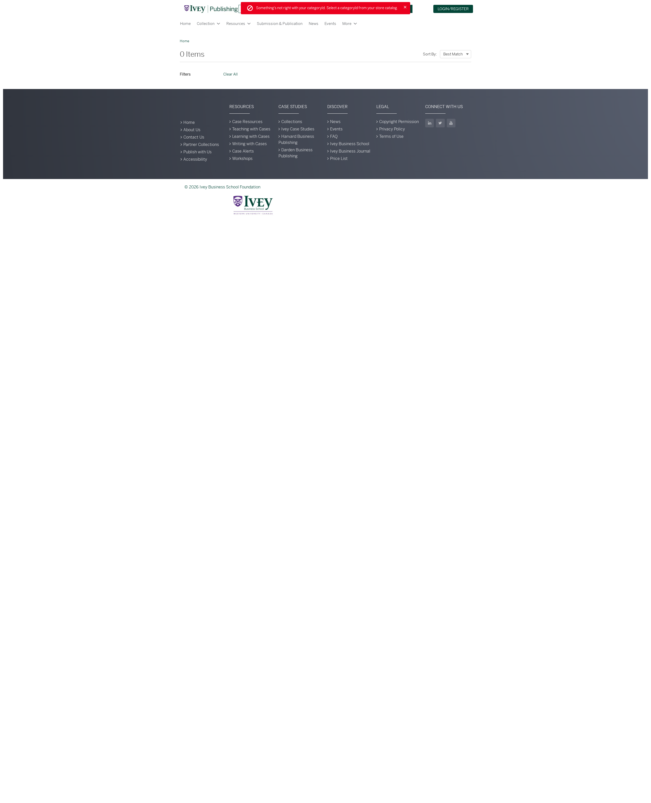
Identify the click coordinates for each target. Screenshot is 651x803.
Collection (206, 23)
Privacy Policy (392, 129)
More (346, 23)
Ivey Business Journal (350, 151)
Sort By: (430, 54)
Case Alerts (243, 151)
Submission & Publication (280, 23)
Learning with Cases (251, 136)
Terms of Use (391, 136)
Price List (339, 158)
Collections (291, 121)
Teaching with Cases (251, 129)
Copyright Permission (399, 121)
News (313, 23)
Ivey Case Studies (297, 129)
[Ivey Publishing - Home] (211, 9)
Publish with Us (197, 152)
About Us (191, 129)
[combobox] (455, 54)
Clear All (230, 74)
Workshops (242, 158)
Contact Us (193, 137)
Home (185, 23)
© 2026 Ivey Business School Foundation (222, 187)
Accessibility (195, 159)
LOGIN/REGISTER (453, 8)
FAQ (334, 136)
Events (330, 23)
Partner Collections (201, 144)
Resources (235, 23)
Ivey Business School (349, 143)
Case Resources (247, 121)
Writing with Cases (249, 143)
